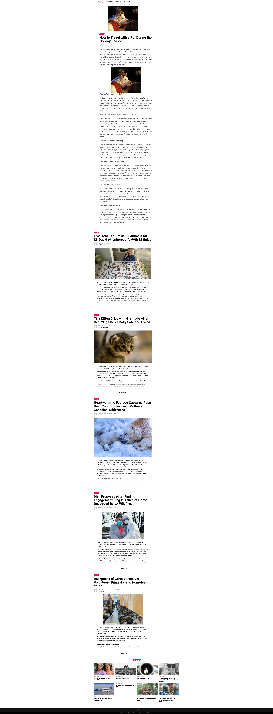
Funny (128, 1)
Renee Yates (105, 44)
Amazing (118, 1)
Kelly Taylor (102, 244)
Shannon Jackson (104, 327)
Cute (124, 1)
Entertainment (110, 1)
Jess (101, 508)
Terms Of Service (148, 713)
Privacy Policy (140, 713)
